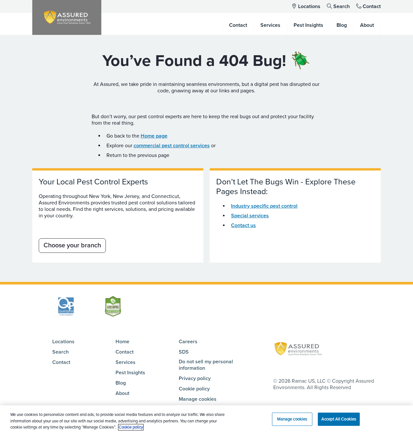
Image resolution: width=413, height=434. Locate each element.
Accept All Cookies (338, 418)
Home (122, 341)
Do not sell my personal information (206, 364)
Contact (372, 6)
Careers (188, 341)
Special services (250, 215)
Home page (154, 136)
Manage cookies (198, 399)
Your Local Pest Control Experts (93, 182)
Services (126, 362)
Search (341, 6)
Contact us (243, 225)
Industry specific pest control (264, 206)
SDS (184, 352)
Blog (121, 383)
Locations (309, 6)
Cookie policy (194, 389)
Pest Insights (130, 372)
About (122, 393)
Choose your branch (72, 245)
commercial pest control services (172, 145)
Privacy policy (195, 378)
